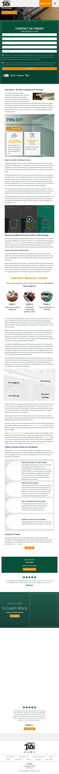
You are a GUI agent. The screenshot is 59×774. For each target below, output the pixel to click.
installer (32, 109)
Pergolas (51, 756)
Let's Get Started (29, 569)
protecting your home (39, 443)
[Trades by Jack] (5, 4)
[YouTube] (28, 752)
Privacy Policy (38, 759)
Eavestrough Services (23, 756)
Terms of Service (49, 759)
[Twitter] (25, 752)
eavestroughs (46, 437)
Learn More (29, 548)
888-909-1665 (45, 3)
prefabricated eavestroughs (16, 433)
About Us (29, 759)
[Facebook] (31, 752)
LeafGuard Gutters (10, 756)
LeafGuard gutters (16, 243)
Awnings (8, 759)
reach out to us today (36, 425)
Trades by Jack (16, 450)
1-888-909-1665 (10, 12)
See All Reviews (29, 729)
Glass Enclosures (18, 759)
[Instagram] (34, 752)
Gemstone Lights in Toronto (39, 756)
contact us (15, 544)
